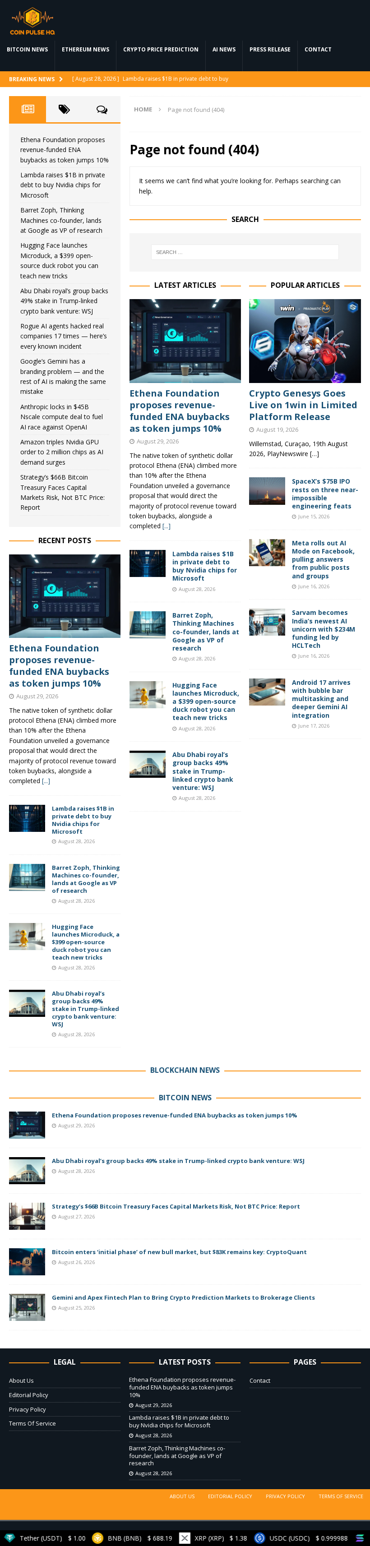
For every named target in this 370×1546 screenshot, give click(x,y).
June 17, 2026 (313, 725)
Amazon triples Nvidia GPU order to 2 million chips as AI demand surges (61, 452)
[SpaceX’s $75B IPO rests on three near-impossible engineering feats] (267, 490)
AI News (224, 49)
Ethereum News (85, 49)
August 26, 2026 (76, 1262)
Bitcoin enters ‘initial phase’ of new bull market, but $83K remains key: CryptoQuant (179, 1252)
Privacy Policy (27, 1409)
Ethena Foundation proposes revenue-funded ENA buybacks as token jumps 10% (180, 410)
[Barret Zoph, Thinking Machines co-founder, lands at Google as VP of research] (148, 624)
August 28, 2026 (197, 589)
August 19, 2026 (277, 429)
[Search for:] (245, 252)
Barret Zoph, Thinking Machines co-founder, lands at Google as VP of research (205, 631)
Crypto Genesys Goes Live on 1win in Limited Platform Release (303, 405)
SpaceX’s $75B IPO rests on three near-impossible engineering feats (325, 493)
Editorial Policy (28, 1395)
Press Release (270, 49)
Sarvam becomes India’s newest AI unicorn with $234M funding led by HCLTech (323, 629)
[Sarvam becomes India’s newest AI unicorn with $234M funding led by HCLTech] (267, 622)
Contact (318, 49)
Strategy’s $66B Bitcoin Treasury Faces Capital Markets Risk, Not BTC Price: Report (176, 1206)
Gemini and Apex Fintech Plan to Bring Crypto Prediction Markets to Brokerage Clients (183, 1297)
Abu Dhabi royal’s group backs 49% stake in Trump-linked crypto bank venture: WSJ (202, 771)
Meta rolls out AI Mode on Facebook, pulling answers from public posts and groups (323, 559)
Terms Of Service (32, 1423)
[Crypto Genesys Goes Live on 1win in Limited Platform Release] (305, 341)
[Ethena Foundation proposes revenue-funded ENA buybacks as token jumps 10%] (185, 341)
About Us (21, 1380)
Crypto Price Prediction (161, 49)
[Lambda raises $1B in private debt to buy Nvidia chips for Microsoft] (148, 563)
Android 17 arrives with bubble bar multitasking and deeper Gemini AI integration (321, 699)
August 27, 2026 (76, 1216)
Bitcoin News (27, 49)
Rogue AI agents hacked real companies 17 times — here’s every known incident (63, 336)
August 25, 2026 (76, 1307)
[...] (166, 525)
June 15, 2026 (313, 516)
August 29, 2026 (158, 441)
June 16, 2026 (313, 586)
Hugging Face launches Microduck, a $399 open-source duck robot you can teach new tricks (205, 701)
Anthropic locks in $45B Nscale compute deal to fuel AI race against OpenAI (61, 416)
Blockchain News (185, 1070)
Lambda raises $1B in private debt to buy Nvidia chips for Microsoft (204, 566)
